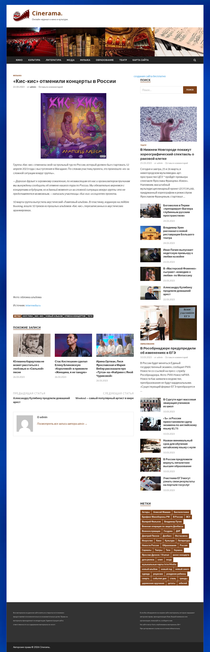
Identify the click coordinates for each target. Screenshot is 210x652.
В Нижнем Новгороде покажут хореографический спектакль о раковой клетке (167, 153)
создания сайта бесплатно (150, 76)
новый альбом (54, 316)
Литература (53, 60)
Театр (123, 60)
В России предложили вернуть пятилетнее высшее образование (177, 463)
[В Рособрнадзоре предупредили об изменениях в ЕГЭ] (168, 340)
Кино (19, 60)
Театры (158, 550)
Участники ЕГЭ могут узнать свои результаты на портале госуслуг (179, 481)
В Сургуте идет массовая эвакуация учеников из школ (179, 403)
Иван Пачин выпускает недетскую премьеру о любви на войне (178, 253)
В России (178, 516)
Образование (105, 60)
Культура (34, 60)
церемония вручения (153, 583)
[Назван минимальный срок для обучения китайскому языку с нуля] (150, 451)
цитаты (171, 583)
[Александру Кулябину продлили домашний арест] (150, 298)
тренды (183, 578)
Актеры (146, 512)
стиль (173, 578)
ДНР (178, 531)
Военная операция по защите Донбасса (162, 526)
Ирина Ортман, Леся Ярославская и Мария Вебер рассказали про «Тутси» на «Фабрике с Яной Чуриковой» (114, 368)
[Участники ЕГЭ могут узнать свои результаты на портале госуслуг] (150, 489)
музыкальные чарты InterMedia (159, 564)
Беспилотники (181, 512)
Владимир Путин (173, 521)
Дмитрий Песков (150, 535)
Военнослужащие (151, 531)
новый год (166, 569)
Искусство (147, 540)
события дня (160, 578)
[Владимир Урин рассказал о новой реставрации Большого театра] (150, 238)
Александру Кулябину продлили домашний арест (177, 291)
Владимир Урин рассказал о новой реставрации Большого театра (178, 232)
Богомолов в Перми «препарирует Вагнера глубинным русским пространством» (178, 210)
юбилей (183, 583)
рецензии (158, 574)
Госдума (168, 531)
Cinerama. (47, 13)
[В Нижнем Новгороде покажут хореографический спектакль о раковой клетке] (168, 142)
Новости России (150, 545)
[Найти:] (168, 90)
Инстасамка (181, 535)
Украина (178, 550)
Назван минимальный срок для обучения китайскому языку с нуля (179, 444)
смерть (145, 578)
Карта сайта (141, 60)
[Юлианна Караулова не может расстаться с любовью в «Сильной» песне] (32, 357)
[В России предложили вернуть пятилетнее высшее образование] (150, 470)
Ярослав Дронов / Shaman (155, 554)
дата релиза (148, 559)
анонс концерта (181, 554)
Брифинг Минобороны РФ (156, 516)
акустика (27, 316)
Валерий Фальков (151, 521)
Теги (90, 316)
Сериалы (146, 550)
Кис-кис (39, 316)
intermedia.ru (33, 305)
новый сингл (182, 569)
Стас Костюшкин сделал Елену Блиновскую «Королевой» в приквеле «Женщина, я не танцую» (71, 367)
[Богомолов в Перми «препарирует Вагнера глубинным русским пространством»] (150, 216)
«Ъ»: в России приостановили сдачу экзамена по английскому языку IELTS (180, 423)
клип (160, 559)
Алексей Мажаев (161, 512)
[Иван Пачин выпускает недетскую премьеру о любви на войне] (150, 261)
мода (169, 559)
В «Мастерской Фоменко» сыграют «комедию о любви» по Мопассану (179, 272)
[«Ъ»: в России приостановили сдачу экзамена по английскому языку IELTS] (150, 429)
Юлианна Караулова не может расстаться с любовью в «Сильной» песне (28, 367)
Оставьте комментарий (51, 87)
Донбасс (167, 535)
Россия (184, 545)
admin (33, 87)
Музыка (85, 60)
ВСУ (188, 516)
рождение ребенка (176, 574)
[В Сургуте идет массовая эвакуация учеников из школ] (150, 410)
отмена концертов (75, 316)
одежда (146, 574)
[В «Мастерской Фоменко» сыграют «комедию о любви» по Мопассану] (150, 279)
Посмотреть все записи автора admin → (62, 423)
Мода (70, 60)
